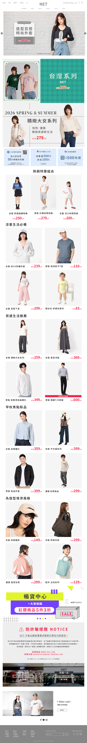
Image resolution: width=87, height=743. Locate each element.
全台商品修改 (15, 736)
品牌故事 (7, 733)
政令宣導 (32, 734)
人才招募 (7, 736)
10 (49, 53)
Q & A (27, 2)
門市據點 (21, 2)
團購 (9, 2)
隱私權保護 (33, 733)
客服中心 (24, 734)
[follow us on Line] (80, 733)
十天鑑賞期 (15, 734)
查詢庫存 (15, 2)
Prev (2, 33)
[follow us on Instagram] (77, 733)
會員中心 (24, 733)
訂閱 (66, 734)
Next (85, 33)
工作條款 (32, 736)
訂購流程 (15, 733)
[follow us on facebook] (73, 733)
